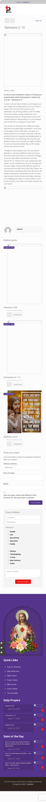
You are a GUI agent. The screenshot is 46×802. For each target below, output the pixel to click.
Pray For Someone (14, 667)
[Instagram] (26, 788)
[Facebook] (20, 788)
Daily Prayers (12, 675)
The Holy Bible (12, 693)
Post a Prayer (9, 473)
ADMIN (19, 229)
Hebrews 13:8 (10, 307)
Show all (38, 21)
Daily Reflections (13, 671)
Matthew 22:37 (11, 437)
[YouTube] (23, 788)
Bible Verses (11, 684)
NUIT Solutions (27, 784)
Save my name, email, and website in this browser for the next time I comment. (20, 496)
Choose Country (10, 464)
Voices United (12, 689)
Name (6, 484)
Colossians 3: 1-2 (12, 377)
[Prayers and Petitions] (9, 9)
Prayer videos (12, 680)
